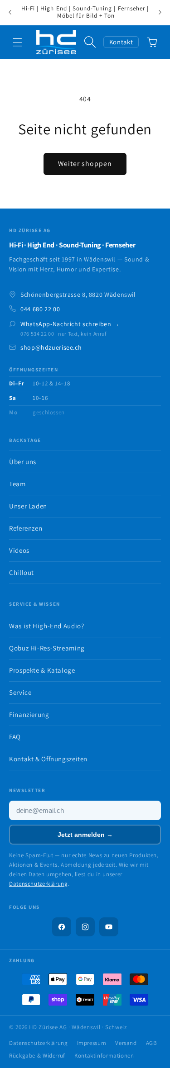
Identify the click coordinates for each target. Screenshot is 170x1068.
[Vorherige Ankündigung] (10, 13)
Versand (125, 1043)
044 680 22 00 (40, 309)
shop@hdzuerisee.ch (51, 347)
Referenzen (25, 528)
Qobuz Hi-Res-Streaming (47, 648)
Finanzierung (29, 714)
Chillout (21, 572)
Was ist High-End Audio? (46, 626)
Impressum (92, 1043)
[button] (17, 42)
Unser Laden (28, 506)
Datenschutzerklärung (38, 884)
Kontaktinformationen (104, 1055)
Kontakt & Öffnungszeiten (48, 759)
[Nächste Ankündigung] (160, 13)
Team (17, 483)
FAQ (15, 736)
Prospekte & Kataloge (42, 670)
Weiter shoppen (85, 163)
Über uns (22, 461)
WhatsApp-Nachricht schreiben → (70, 324)
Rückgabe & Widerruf (37, 1055)
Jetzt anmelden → (85, 834)
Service (20, 692)
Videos (19, 550)
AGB (151, 1043)
